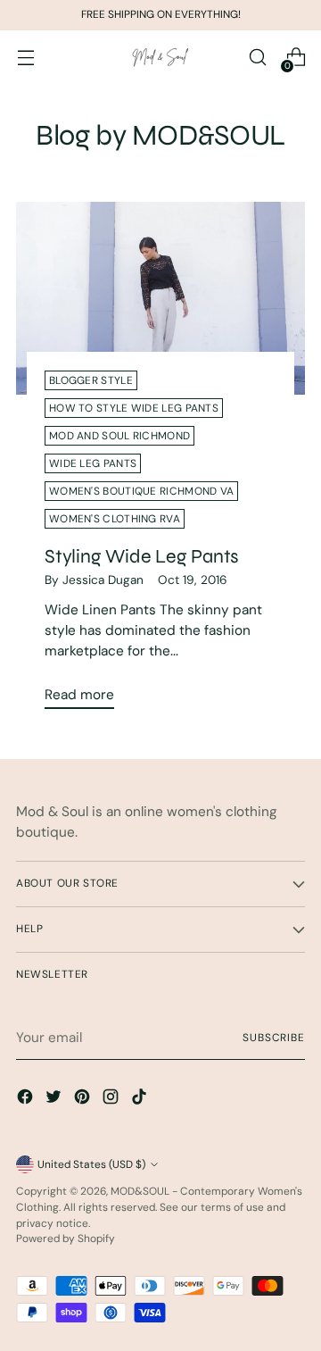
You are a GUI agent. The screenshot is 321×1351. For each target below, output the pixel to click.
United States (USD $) (91, 1164)
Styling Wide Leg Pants (142, 556)
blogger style (91, 380)
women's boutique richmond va (141, 491)
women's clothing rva (114, 519)
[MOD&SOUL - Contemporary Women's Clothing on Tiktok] (141, 1100)
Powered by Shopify (65, 1238)
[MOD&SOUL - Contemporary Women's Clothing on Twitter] (55, 1100)
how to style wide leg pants (133, 408)
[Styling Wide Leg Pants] (160, 298)
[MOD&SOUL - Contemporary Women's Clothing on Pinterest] (84, 1100)
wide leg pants (92, 463)
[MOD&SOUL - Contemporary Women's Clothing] (160, 57)
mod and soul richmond (119, 436)
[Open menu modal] (25, 57)
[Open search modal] (257, 57)
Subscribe (274, 1037)
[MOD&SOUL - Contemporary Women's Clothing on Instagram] (112, 1100)
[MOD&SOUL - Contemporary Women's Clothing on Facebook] (26, 1100)
